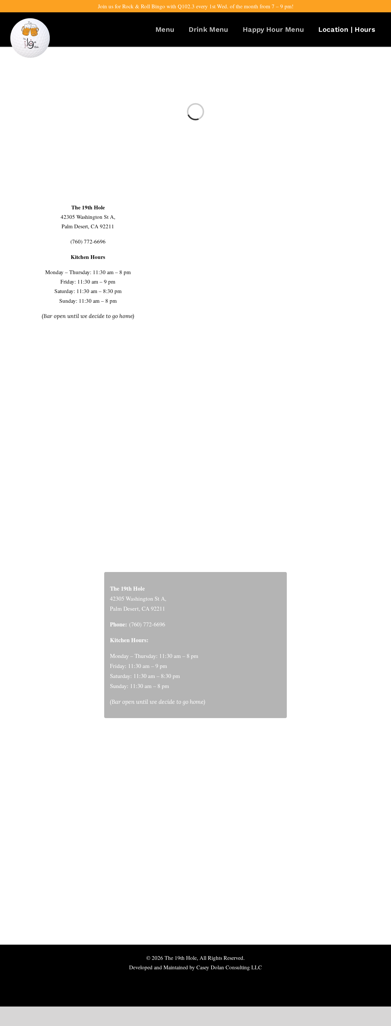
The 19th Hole (181, 957)
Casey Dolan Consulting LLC (229, 967)
